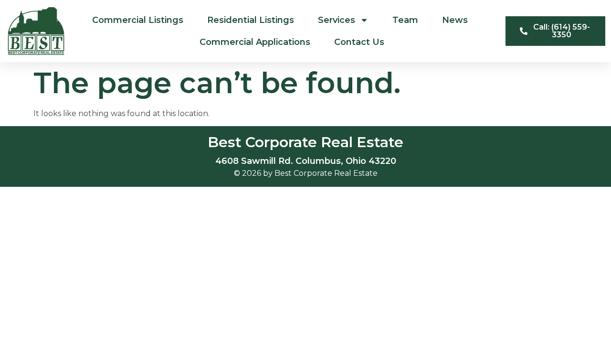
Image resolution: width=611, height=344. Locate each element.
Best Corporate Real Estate (305, 142)
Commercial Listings (137, 20)
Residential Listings (250, 20)
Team (405, 20)
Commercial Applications (255, 42)
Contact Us (359, 42)
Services (336, 20)
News (455, 20)
